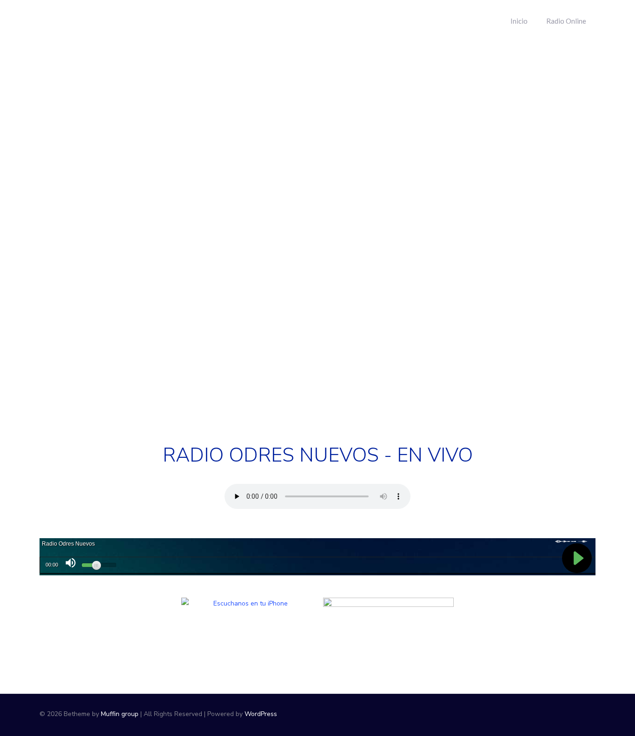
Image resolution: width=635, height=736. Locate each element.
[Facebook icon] (533, 713)
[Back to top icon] (585, 713)
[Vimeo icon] (553, 713)
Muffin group (120, 714)
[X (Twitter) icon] (543, 713)
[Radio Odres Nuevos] (102, 21)
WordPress (261, 714)
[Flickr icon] (563, 713)
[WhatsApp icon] (524, 713)
